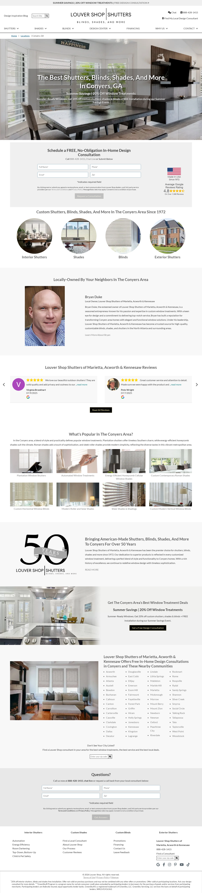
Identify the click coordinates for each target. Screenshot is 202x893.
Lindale (154, 671)
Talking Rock (178, 713)
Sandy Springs (179, 690)
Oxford (154, 722)
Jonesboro (133, 722)
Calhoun (110, 699)
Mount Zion (156, 708)
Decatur (110, 736)
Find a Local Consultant (75, 840)
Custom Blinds (123, 832)
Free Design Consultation (131, 2)
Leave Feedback (122, 852)
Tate (174, 722)
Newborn (155, 713)
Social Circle (178, 708)
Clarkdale (111, 722)
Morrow (154, 699)
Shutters (10, 28)
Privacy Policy (77, 189)
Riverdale (155, 735)
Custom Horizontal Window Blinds (31, 508)
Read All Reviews (101, 410)
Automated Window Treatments (77, 475)
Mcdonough (156, 694)
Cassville (110, 717)
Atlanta (110, 680)
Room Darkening (21, 848)
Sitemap (115, 877)
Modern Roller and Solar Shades (78, 508)
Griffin (131, 708)
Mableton (155, 680)
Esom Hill (133, 690)
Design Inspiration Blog (16, 15)
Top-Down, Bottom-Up (24, 852)
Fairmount (133, 694)
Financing (133, 28)
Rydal (175, 685)
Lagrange (133, 736)
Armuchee (111, 676)
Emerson (132, 685)
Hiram (131, 713)
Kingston (133, 731)
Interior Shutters (34, 257)
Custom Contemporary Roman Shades (170, 475)
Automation (18, 840)
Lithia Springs (157, 676)
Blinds (66, 28)
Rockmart (177, 671)
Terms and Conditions (59, 189)
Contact (189, 28)
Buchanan (111, 694)
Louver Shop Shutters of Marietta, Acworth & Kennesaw (126, 301)
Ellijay (131, 680)
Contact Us (119, 848)
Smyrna (176, 703)
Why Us (160, 28)
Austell (109, 685)
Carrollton (111, 708)
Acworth (110, 671)
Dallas (109, 731)
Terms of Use (89, 877)
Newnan (154, 717)
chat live (88, 780)
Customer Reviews (72, 852)
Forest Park (134, 703)
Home (14, 36)
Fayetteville (134, 699)
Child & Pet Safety (21, 856)
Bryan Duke (93, 297)
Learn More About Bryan (97, 334)
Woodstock (178, 736)
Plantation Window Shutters (31, 475)
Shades (39, 28)
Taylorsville (178, 726)
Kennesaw (133, 726)
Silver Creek (178, 699)
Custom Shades (79, 832)
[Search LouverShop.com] (110, 757)
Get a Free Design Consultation (148, 627)
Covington (111, 726)
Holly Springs (135, 717)
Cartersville (112, 713)
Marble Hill (156, 685)
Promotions (120, 840)
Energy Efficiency (21, 844)
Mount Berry (156, 703)
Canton (110, 703)
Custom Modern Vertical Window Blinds (170, 508)
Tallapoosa (177, 717)
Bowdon (110, 690)
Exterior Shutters (167, 257)
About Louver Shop (72, 844)
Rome (175, 676)
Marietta (154, 690)
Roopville (177, 680)
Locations (25, 36)
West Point (178, 731)
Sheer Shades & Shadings (124, 508)
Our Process (69, 848)
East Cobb (133, 676)
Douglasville (134, 671)
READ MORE (92, 569)
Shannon (176, 694)
